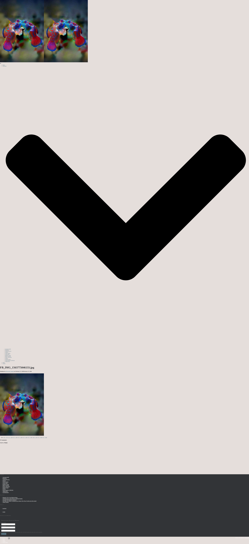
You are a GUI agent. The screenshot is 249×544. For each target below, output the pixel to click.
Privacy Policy (5, 542)
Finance (6, 352)
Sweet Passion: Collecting (10, 360)
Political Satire (8, 359)
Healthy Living (8, 355)
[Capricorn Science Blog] (44, 61)
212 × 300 (10, 437)
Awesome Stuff (8, 349)
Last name (3, 525)
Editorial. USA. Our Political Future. (10, 497)
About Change (6, 502)
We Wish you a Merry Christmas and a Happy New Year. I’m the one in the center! (20, 501)
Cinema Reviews (8, 351)
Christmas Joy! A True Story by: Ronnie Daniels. (13, 498)
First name (3, 522)
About (4, 362)
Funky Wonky (7, 353)
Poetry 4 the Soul (8, 357)
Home (4, 64)
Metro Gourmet (8, 356)
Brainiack (7, 350)
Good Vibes (7, 354)
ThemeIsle (247, 537)
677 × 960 (15, 437)
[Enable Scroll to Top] (9, 538)
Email (3, 529)
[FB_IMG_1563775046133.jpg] (22, 435)
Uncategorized (6, 492)
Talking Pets (7, 361)
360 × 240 (35, 437)
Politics (6, 358)
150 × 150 (5, 437)
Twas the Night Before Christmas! (10, 499)
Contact (4, 363)
